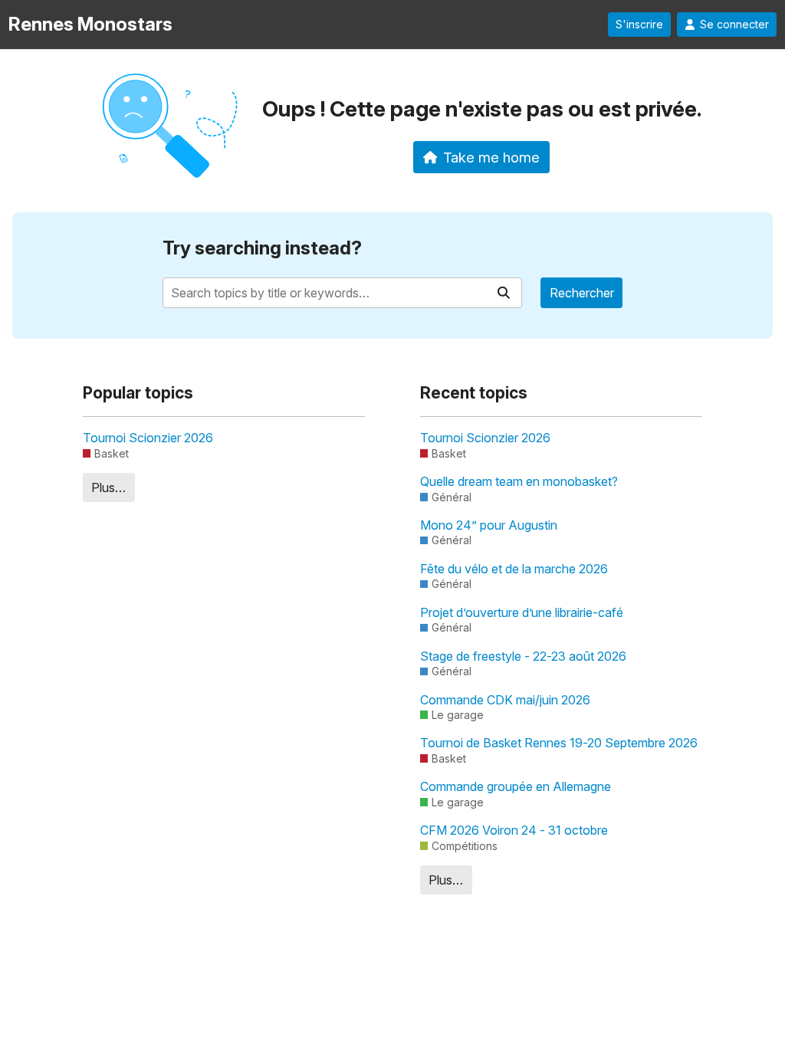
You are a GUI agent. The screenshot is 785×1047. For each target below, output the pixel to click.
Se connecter (734, 24)
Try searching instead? (262, 248)
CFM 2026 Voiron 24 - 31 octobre (514, 830)
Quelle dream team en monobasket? (519, 481)
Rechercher (582, 292)
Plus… (108, 487)
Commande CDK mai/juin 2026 (505, 699)
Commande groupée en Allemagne (515, 786)
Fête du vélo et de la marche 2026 (514, 568)
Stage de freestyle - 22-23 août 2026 (523, 656)
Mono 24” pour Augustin (488, 525)
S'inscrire (639, 24)
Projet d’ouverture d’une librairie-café (521, 612)
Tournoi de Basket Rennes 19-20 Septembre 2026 (559, 742)
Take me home (491, 157)
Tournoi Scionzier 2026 (148, 437)
